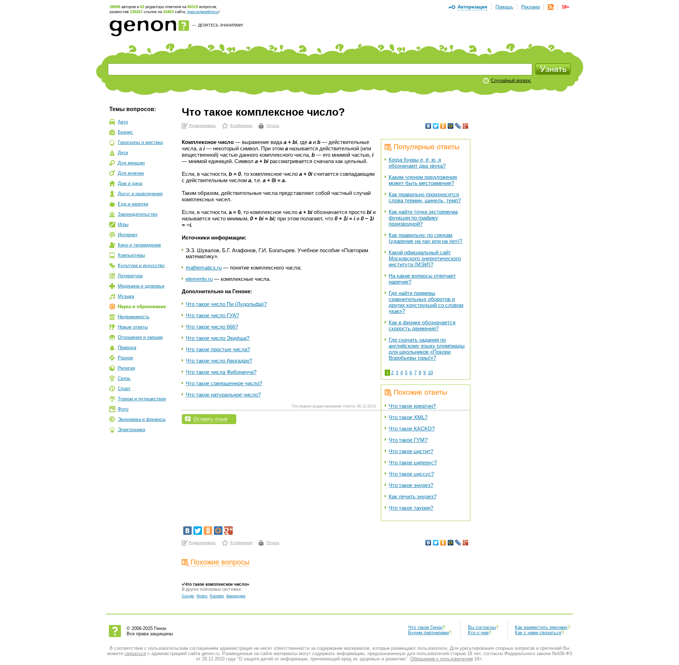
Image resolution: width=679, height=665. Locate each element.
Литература (130, 275)
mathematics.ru (204, 268)
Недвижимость (134, 316)
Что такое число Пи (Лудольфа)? (226, 304)
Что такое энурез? (411, 485)
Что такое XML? (408, 417)
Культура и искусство (141, 265)
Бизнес (125, 132)
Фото (123, 409)
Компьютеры (131, 255)
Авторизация (472, 7)
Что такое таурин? (411, 508)
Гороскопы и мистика (140, 142)
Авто (123, 122)
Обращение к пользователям (441, 658)
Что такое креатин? (412, 406)
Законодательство (137, 214)
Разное (125, 357)
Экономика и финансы (142, 419)
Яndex (202, 596)
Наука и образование (142, 306)
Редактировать (202, 125)
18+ (565, 7)
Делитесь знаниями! (220, 25)
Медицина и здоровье (141, 286)
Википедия (235, 596)
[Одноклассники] (443, 126)
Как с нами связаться (538, 632)
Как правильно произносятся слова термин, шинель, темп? (425, 197)
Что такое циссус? (411, 474)
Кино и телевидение (139, 245)
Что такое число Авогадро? (219, 361)
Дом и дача (130, 183)
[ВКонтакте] (428, 126)
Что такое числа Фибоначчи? (221, 372)
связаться (135, 653)
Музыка (126, 296)
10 (430, 372)
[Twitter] (436, 126)
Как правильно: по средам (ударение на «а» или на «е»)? (425, 238)
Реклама (530, 7)
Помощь (504, 7)
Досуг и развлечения (140, 193)
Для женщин (131, 163)
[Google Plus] (465, 126)
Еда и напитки (133, 204)
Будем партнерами (428, 632)
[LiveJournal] (458, 126)
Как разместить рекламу (541, 627)
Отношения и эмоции (140, 337)
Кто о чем (478, 632)
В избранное (241, 125)
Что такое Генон (425, 627)
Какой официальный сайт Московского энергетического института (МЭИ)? (425, 258)
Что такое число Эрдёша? (217, 338)
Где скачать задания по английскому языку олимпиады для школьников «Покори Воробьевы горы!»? (427, 349)
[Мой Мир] (450, 126)
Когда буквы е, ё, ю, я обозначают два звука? (417, 163)
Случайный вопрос (511, 80)
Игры (123, 224)
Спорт (124, 388)
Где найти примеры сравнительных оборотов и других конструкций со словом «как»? (426, 302)
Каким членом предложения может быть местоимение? (423, 180)
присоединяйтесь (203, 12)
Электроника (131, 429)
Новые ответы (133, 327)
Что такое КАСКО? (412, 429)
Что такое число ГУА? (212, 315)
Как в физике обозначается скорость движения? (422, 325)
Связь (124, 378)
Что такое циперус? (413, 462)
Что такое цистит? (411, 451)
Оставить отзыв (210, 419)
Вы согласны (482, 627)
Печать (272, 125)
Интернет (128, 234)
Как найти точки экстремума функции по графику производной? (423, 218)
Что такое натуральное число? (223, 395)
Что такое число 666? (212, 327)
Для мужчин (131, 173)
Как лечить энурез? (412, 496)
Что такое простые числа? (218, 349)
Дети (123, 152)
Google (188, 596)
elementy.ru (199, 279)
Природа (127, 347)
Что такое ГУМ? (408, 440)
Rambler (217, 596)
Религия (126, 368)
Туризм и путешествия (142, 398)
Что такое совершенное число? (224, 383)
